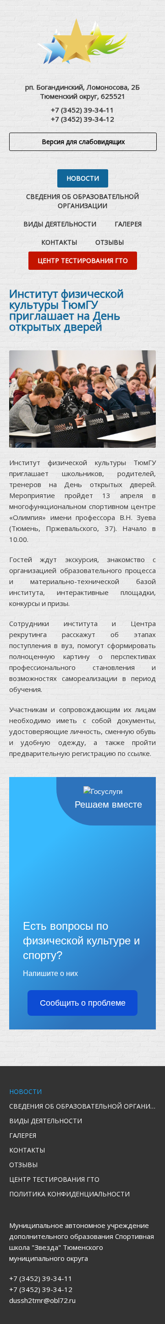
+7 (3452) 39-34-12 (82, 118)
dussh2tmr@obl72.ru (42, 1300)
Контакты (59, 242)
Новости (82, 178)
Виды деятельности (59, 224)
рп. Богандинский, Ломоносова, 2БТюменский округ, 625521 (82, 91)
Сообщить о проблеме (83, 1003)
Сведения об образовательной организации (82, 201)
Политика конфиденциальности (69, 1194)
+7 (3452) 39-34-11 (82, 109)
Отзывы (109, 242)
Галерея (128, 224)
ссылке (138, 753)
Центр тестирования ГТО (83, 260)
